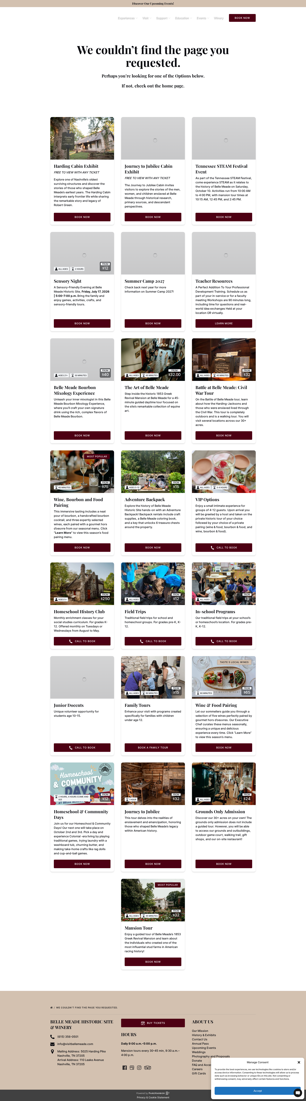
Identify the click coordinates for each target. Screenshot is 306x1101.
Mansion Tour (138, 928)
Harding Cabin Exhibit (76, 166)
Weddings (199, 1052)
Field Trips (135, 611)
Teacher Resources (214, 281)
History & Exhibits (204, 1035)
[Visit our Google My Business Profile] (132, 1068)
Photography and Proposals (211, 1056)
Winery (218, 18)
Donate (197, 1060)
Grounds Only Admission (220, 811)
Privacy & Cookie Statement (153, 1097)
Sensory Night (67, 281)
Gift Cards (199, 1073)
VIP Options (207, 499)
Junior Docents (69, 705)
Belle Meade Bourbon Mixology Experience (75, 390)
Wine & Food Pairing (216, 705)
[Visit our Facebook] (125, 1068)
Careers (197, 1069)
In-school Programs (215, 611)
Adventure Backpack (145, 499)
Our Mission (200, 1031)
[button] (299, 1062)
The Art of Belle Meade (147, 387)
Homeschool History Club (79, 611)
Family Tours (137, 705)
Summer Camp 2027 (144, 281)
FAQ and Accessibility (206, 1065)
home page (172, 85)
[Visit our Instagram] (139, 1068)
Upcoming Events (204, 1048)
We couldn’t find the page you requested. (87, 1007)
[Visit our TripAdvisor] (147, 1068)
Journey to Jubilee (142, 811)
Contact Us (199, 1039)
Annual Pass (200, 1043)
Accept (258, 1090)
